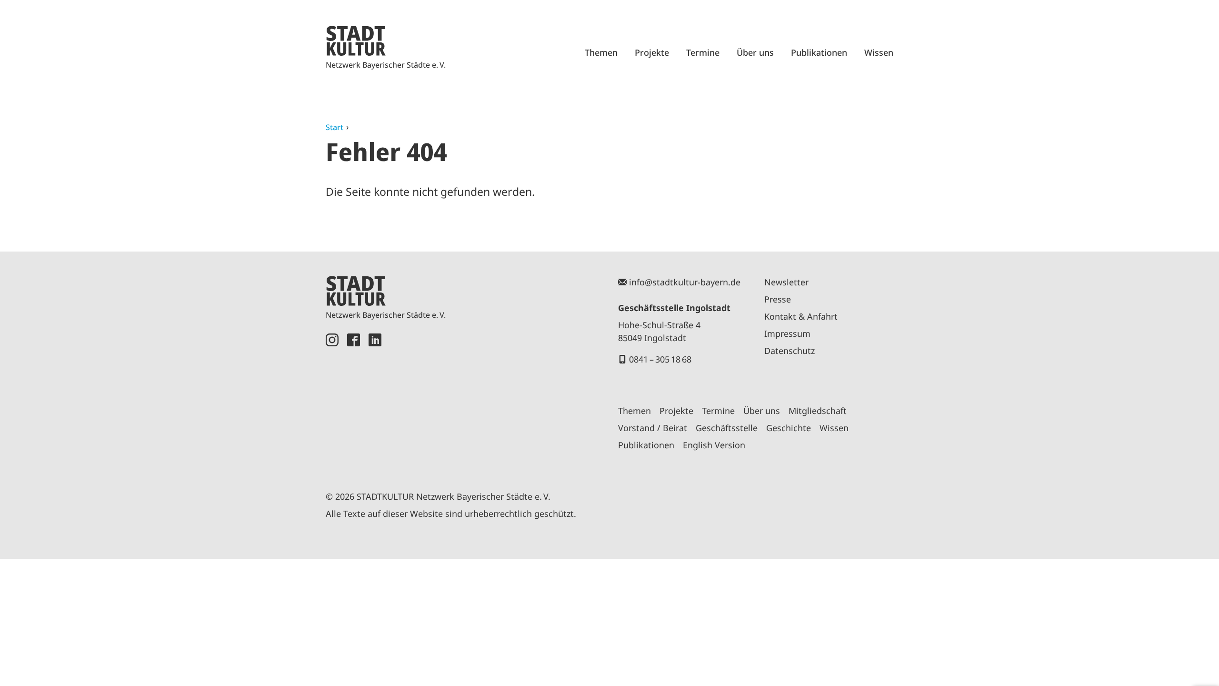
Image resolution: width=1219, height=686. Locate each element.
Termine (702, 52)
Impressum (787, 333)
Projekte (652, 52)
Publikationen (819, 52)
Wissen (878, 52)
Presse (777, 299)
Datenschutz (789, 350)
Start (334, 127)
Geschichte (788, 428)
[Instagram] (332, 401)
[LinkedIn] (375, 401)
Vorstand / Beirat (652, 428)
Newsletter (786, 282)
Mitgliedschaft (818, 410)
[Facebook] (353, 401)
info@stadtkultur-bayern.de (684, 282)
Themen (601, 52)
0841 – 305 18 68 (660, 359)
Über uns (755, 52)
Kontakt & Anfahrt (801, 316)
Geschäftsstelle (727, 428)
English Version (714, 445)
